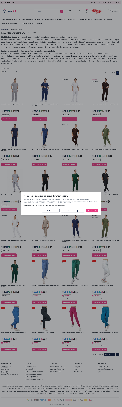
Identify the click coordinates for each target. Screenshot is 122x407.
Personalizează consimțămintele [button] (73, 211)
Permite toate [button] (92, 211)
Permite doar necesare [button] (51, 211)
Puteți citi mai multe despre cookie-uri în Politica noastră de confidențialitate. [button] (44, 205)
